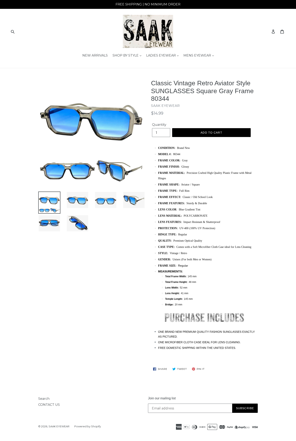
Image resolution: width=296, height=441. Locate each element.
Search (44, 399)
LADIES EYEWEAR (161, 55)
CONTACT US (49, 405)
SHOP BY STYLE (126, 55)
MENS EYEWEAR (197, 55)
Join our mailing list (162, 398)
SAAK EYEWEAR (59, 426)
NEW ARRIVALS (95, 55)
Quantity (159, 125)
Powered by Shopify (87, 426)
